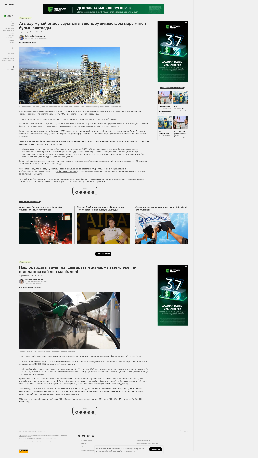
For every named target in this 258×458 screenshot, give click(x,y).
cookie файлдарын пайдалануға (119, 451)
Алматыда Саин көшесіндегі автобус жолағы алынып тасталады (40, 208)
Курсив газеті (9, 28)
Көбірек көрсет (103, 254)
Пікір (12, 26)
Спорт (12, 42)
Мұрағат (83, 443)
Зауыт (27, 42)
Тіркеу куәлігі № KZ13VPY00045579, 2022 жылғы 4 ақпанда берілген (37, 438)
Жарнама (11, 56)
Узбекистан (10, 72)
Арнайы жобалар (8, 58)
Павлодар (37, 287)
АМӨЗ (21, 42)
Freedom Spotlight (8, 61)
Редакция (11, 53)
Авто (12, 23)
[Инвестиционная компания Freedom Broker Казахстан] (8, 16)
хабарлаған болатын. (66, 171)
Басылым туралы (86, 440)
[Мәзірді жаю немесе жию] (13, 48)
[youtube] (93, 436)
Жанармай (23, 287)
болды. (27, 402)
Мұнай (33, 42)
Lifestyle (11, 35)
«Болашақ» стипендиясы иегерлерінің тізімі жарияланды (161, 208)
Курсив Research (8, 30)
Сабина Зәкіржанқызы (35, 36)
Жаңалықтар (9, 21)
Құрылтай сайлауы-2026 (88, 450)
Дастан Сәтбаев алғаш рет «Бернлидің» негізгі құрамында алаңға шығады (100, 208)
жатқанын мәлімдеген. (68, 394)
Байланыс (84, 447)
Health (11, 40)
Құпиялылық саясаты (143, 440)
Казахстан (10, 69)
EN (10, 10)
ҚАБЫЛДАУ (155, 449)
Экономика (10, 38)
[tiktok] (83, 436)
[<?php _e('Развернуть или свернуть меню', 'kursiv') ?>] (13, 67)
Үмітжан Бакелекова (34, 279)
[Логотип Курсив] (9, 4)
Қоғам (12, 33)
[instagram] (79, 436)
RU (7, 10)
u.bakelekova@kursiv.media (33, 283)
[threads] (88, 436)
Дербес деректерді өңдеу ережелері (147, 443)
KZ (13, 10)
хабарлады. (93, 114)
